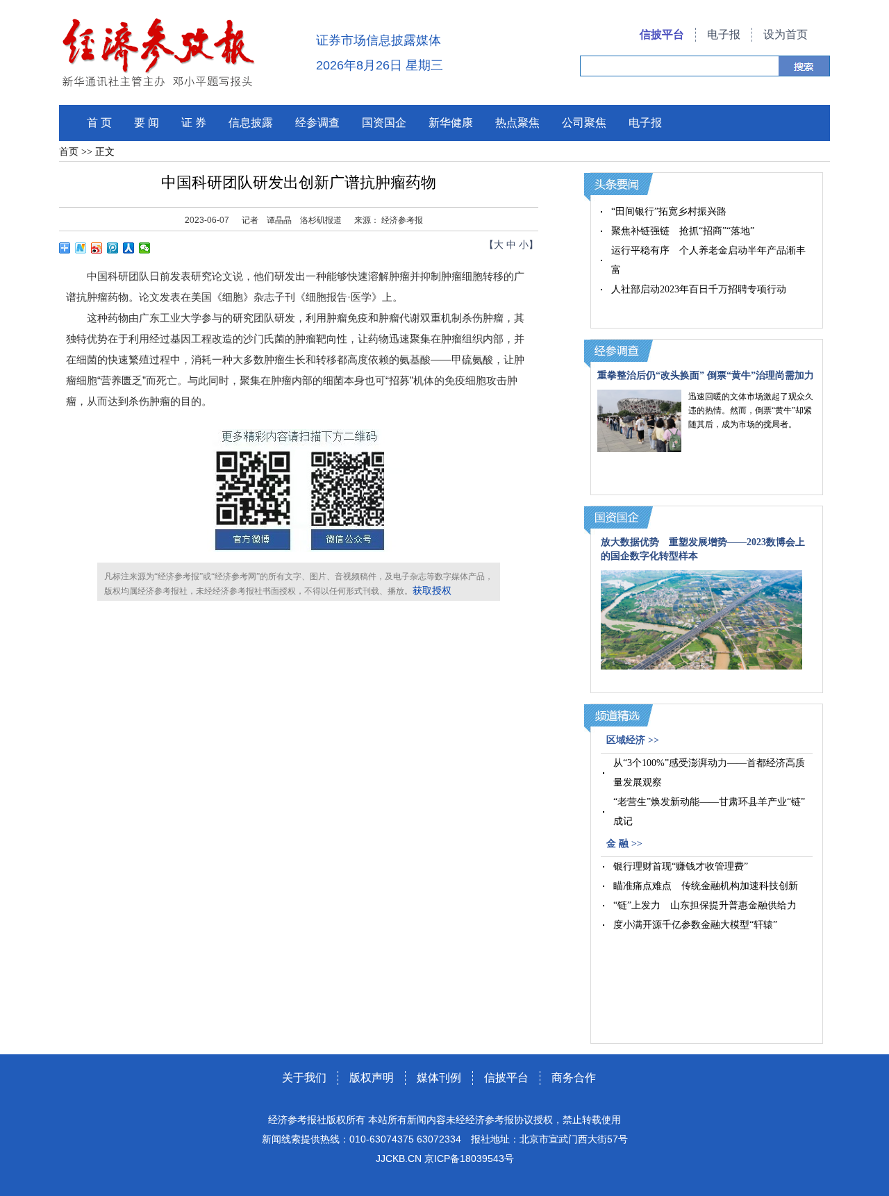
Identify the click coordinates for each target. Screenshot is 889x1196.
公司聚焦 (584, 122)
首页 (68, 152)
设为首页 (785, 34)
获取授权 (432, 590)
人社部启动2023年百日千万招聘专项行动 (698, 289)
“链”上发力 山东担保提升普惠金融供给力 (705, 905)
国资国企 (384, 122)
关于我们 (304, 1077)
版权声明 (371, 1077)
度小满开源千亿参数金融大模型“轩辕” (695, 925)
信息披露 (251, 122)
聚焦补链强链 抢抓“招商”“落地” (682, 231)
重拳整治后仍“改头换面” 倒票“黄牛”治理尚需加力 (705, 375)
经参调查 (317, 122)
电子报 (723, 34)
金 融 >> (624, 843)
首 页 (99, 122)
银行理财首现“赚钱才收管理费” (680, 866)
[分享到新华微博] (81, 248)
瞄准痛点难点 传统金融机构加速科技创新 (705, 886)
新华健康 (451, 122)
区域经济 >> (632, 740)
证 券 (193, 122)
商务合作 (573, 1077)
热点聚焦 (517, 122)
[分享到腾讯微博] (113, 248)
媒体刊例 (439, 1077)
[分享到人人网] (129, 248)
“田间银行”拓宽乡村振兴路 (668, 211)
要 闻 (146, 122)
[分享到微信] (145, 248)
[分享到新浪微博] (97, 248)
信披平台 (662, 34)
